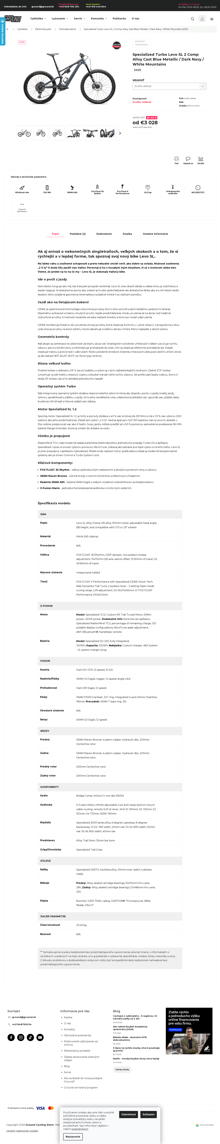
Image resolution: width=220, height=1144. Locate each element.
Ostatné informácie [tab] (155, 233)
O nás (67, 1023)
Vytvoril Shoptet (207, 1125)
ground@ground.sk (24, 1017)
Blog (67, 1066)
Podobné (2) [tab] (78, 233)
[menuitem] (38, 19)
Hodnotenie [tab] (104, 233)
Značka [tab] (127, 233)
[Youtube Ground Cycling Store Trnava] (40, 1037)
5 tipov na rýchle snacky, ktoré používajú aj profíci (136, 1049)
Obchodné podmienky (77, 1035)
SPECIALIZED (193, 106)
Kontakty (69, 1029)
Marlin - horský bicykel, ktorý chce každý (136, 1058)
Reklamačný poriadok (77, 1050)
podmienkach (79, 1129)
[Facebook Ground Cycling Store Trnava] (11, 1037)
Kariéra (68, 1017)
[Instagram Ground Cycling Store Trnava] (20, 1037)
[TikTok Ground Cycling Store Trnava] (30, 1037)
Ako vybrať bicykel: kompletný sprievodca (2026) (130, 1028)
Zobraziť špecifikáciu (22, 210)
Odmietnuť (128, 1114)
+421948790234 (22, 1024)
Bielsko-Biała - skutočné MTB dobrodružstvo (130, 1038)
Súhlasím (149, 1114)
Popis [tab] (55, 233)
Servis (67, 1072)
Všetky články (122, 1069)
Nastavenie (73, 1136)
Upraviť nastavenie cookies (22, 1130)
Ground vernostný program (81, 1087)
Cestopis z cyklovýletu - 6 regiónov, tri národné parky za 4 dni (135, 1017)
